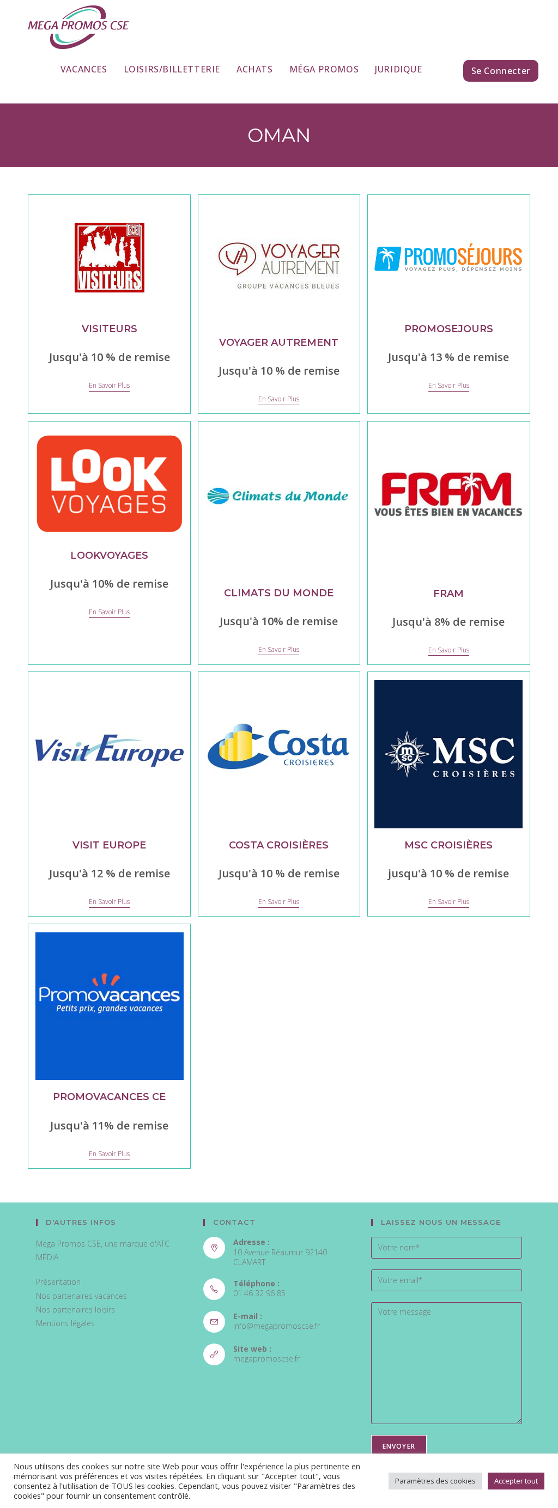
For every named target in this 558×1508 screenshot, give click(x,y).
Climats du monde (278, 593)
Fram (448, 594)
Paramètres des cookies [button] (435, 1481)
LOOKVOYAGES (109, 555)
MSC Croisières (448, 845)
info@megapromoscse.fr (276, 1326)
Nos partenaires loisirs (75, 1309)
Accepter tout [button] (516, 1481)
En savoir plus (109, 386)
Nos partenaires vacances (81, 1296)
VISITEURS (109, 329)
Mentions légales (65, 1323)
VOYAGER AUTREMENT (278, 343)
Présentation (58, 1282)
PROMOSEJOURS (448, 329)
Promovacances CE (109, 1097)
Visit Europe (109, 845)
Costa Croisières (279, 845)
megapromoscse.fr (266, 1358)
